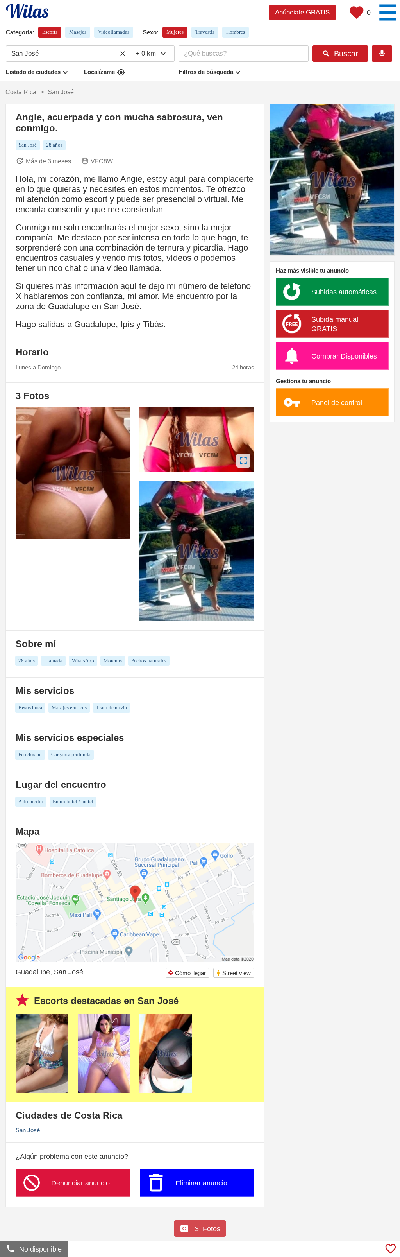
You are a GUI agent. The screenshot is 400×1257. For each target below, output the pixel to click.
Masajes (77, 32)
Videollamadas (113, 32)
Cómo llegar (187, 973)
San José (28, 1130)
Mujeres (175, 32)
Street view (233, 973)
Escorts (49, 32)
